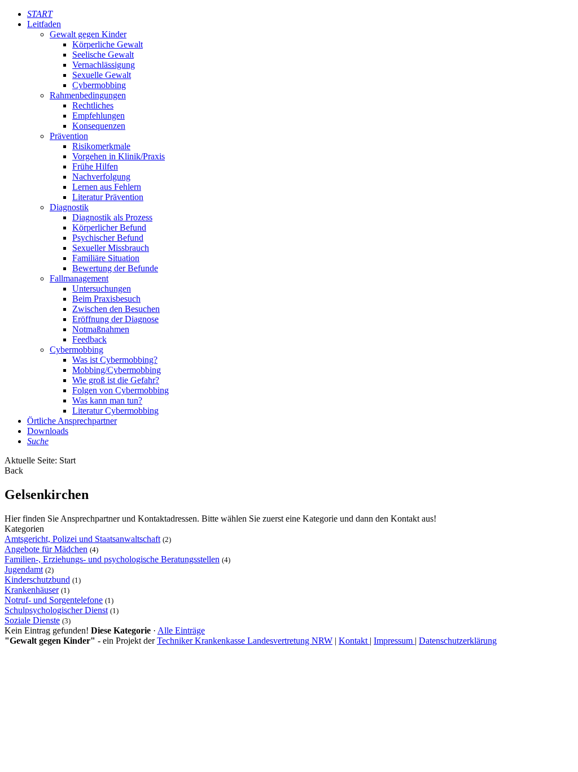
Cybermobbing (99, 85)
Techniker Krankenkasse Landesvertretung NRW (244, 640)
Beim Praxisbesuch (106, 298)
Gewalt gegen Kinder (88, 34)
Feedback (89, 339)
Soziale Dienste (32, 620)
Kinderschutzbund (37, 579)
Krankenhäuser (32, 590)
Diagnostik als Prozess (112, 217)
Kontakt (354, 640)
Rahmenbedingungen (88, 95)
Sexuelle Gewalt (101, 75)
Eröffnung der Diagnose (115, 319)
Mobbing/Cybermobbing (116, 370)
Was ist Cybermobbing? (114, 360)
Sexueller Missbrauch (110, 248)
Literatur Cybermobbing (115, 410)
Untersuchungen (101, 288)
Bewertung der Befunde (115, 268)
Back (14, 470)
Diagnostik (69, 207)
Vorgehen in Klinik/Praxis (118, 156)
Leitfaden (44, 24)
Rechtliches (92, 105)
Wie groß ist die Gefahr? (115, 380)
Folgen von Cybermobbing (120, 390)
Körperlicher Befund (109, 227)
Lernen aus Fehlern (106, 187)
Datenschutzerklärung (458, 640)
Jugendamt (24, 569)
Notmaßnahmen (100, 329)
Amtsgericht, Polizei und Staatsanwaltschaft (82, 539)
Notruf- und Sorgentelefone (54, 600)
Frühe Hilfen (95, 166)
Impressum (394, 640)
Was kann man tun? (107, 400)
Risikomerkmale (101, 146)
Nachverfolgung (101, 176)
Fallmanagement (79, 278)
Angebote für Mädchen (46, 549)
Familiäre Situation (105, 258)
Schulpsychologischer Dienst (56, 610)
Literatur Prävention (107, 197)
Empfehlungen (98, 115)
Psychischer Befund (107, 237)
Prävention (69, 136)
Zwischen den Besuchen (116, 309)
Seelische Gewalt (103, 54)
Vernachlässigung (103, 65)
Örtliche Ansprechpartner (72, 421)
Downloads (47, 431)
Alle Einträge (181, 630)
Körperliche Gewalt (107, 44)
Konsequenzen (98, 126)
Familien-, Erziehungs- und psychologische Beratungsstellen (112, 559)
